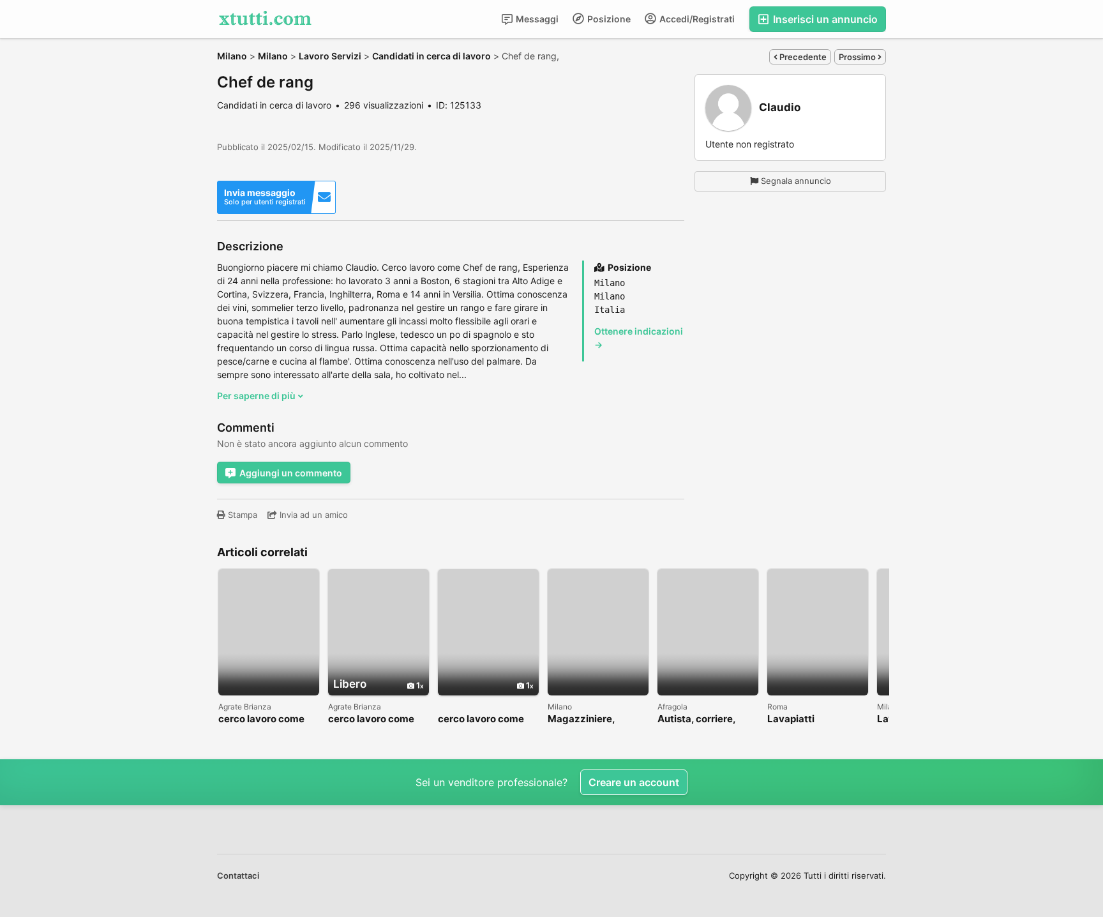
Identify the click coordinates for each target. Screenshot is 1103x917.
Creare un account (634, 782)
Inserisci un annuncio (824, 19)
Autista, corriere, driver (696, 719)
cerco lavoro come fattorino (261, 719)
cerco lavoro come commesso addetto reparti (373, 719)
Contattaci (238, 875)
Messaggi (536, 18)
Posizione (608, 18)
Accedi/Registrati (696, 18)
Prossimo (858, 57)
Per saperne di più (257, 395)
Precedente (802, 57)
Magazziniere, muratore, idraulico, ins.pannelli (593, 719)
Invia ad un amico (312, 515)
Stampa (241, 515)
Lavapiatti (790, 719)
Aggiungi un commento (290, 472)
